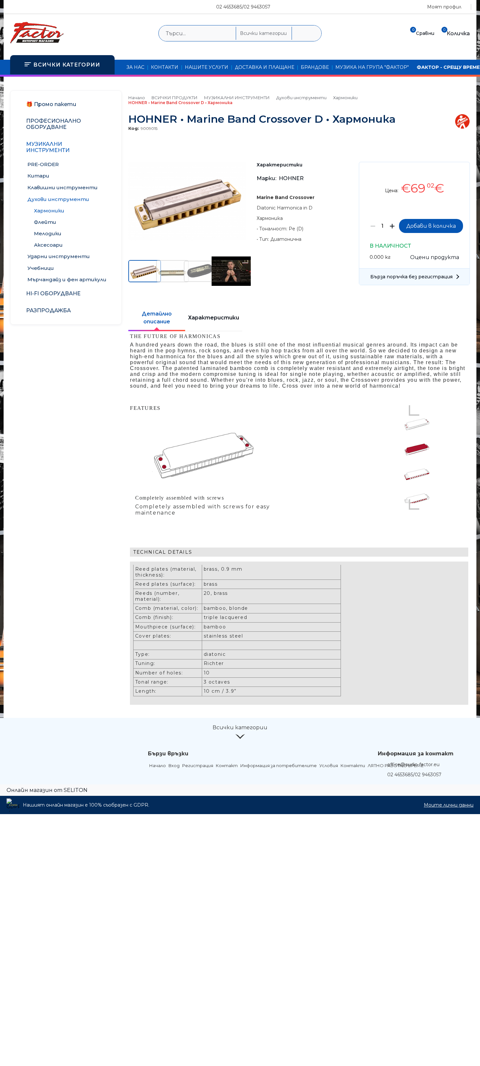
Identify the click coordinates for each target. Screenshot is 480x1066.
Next (414, 504)
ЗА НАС (135, 67)
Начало (136, 97)
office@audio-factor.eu (413, 764)
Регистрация (197, 765)
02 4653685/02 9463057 (243, 7)
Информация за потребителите (278, 765)
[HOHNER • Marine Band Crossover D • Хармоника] (187, 239)
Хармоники (345, 97)
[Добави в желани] (461, 171)
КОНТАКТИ (164, 67)
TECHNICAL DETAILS (162, 552)
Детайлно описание (157, 318)
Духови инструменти (301, 97)
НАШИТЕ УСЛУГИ (206, 67)
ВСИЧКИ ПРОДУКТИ (175, 97)
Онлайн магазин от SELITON (47, 790)
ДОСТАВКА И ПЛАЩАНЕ (264, 67)
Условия (328, 765)
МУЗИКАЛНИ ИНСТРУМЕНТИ (237, 97)
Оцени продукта (434, 257)
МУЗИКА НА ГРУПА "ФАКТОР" (372, 67)
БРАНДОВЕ (315, 67)
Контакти (353, 765)
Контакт (227, 765)
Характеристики (213, 318)
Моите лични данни (448, 805)
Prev (414, 410)
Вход (174, 765)
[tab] (299, 552)
